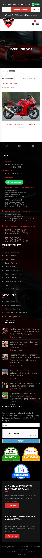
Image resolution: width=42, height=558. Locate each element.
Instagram (7, 145)
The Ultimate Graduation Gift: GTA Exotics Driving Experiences (25, 384)
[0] (32, 23)
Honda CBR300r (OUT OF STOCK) (21, 124)
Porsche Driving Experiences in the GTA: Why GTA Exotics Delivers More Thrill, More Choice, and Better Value (25, 359)
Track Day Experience (13, 305)
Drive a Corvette (11, 278)
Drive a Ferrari (10, 255)
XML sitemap (35, 547)
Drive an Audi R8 (11, 267)
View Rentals (12, 536)
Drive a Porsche (11, 263)
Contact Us (21, 554)
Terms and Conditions (26, 552)
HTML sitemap (21, 549)
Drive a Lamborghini (12, 252)
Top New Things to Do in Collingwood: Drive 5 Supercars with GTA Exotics (23, 373)
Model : (10, 87)
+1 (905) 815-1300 (13, 167)
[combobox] (29, 78)
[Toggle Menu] (37, 24)
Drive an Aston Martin (13, 281)
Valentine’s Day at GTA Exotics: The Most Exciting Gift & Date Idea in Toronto (25, 344)
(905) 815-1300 (13, 15)
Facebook (19, 145)
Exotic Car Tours (11, 302)
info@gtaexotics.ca (29, 15)
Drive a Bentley (11, 285)
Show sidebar (10, 78)
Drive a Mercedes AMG (14, 274)
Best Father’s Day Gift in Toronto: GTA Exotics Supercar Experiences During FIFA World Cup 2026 (25, 331)
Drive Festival (10, 320)
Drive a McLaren (11, 259)
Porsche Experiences (13, 316)
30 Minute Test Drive (13, 309)
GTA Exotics (20, 547)
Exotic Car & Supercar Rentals (16, 313)
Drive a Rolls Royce (12, 289)
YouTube (33, 145)
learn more (12, 506)
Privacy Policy (11, 552)
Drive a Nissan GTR (12, 270)
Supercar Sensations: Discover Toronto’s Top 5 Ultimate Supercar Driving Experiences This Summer (25, 397)
